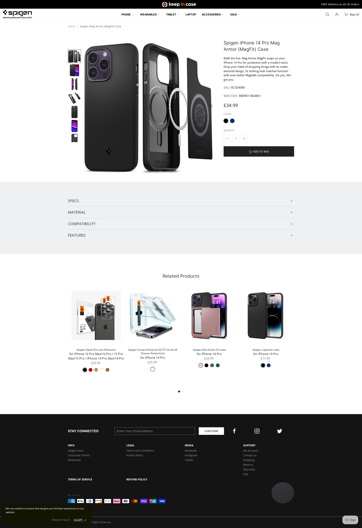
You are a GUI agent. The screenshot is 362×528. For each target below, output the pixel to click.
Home (71, 26)
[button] (213, 107)
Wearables (148, 14)
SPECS (73, 200)
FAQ (245, 474)
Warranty (249, 469)
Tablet (171, 14)
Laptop (191, 14)
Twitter (189, 460)
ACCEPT (78, 519)
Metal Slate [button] (212, 365)
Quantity (229, 130)
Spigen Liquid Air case (265, 349)
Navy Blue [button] (232, 121)
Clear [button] (153, 369)
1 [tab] (180, 392)
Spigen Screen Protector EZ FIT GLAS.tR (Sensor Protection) (152, 351)
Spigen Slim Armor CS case (209, 349)
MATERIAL (77, 212)
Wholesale (74, 460)
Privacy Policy (134, 455)
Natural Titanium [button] (96, 370)
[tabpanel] (96, 333)
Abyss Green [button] (218, 365)
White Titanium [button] (102, 370)
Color (227, 114)
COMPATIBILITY (81, 223)
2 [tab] (184, 393)
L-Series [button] (90, 370)
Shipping (249, 460)
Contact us (250, 455)
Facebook (190, 450)
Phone (126, 14)
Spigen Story (76, 450)
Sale (233, 14)
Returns (248, 464)
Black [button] (85, 370)
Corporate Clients (79, 455)
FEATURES (77, 235)
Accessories (211, 14)
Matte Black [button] (226, 121)
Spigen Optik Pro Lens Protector (96, 349)
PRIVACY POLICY (61, 520)
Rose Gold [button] (201, 365)
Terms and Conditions (140, 450)
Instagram (191, 455)
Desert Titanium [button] (107, 370)
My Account (250, 450)
